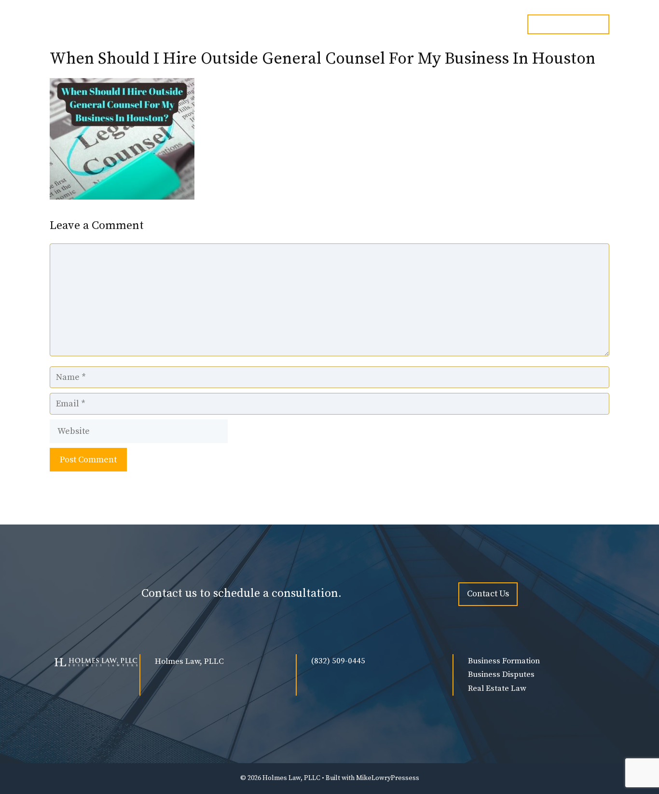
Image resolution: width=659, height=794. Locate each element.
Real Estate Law (497, 688)
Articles (491, 30)
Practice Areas (359, 30)
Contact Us (488, 593)
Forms (431, 30)
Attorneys (281, 30)
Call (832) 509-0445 (568, 24)
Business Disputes (501, 674)
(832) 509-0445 (338, 661)
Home (230, 30)
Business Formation (504, 661)
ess (414, 778)
